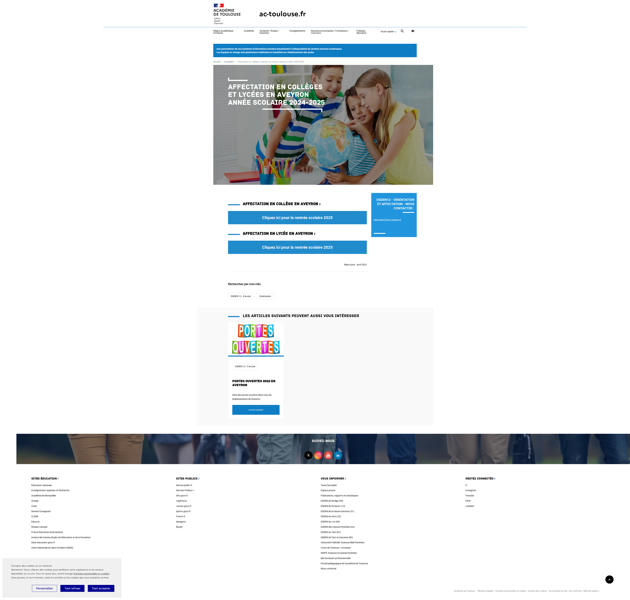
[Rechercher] (402, 31)
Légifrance (181, 500)
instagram (318, 455)
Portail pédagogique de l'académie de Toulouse (344, 563)
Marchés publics (591, 590)
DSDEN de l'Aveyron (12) (333, 506)
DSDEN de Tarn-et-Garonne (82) (337, 537)
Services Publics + (185, 490)
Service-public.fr (184, 485)
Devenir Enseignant (41, 511)
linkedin (338, 455)
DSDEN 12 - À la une (241, 296)
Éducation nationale (41, 485)
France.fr (180, 516)
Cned (34, 506)
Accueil (216, 61)
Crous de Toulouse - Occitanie (336, 547)
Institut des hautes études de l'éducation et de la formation (61, 537)
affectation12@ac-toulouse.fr (387, 219)
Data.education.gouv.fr (43, 542)
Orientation (265, 296)
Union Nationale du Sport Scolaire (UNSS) (52, 547)
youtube (328, 455)
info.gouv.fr (182, 495)
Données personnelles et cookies (91, 573)
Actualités (229, 61)
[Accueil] (229, 14)
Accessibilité (413, 31)
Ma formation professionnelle (336, 558)
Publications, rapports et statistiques (339, 495)
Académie (249, 31)
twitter (308, 455)
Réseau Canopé (39, 526)
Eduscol (35, 521)
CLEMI (34, 516)
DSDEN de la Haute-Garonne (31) (337, 511)
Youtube (469, 495)
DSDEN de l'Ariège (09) (332, 500)
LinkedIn (469, 506)
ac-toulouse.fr (282, 14)
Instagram (470, 490)
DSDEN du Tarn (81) (331, 532)
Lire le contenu (256, 409)
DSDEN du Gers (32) (331, 516)
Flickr (468, 500)
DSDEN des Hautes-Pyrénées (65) (338, 526)
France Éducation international (47, 532)
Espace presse (328, 490)
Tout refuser (72, 588)
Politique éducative (361, 32)
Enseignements (297, 31)
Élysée (179, 526)
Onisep (34, 500)
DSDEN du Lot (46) (330, 521)
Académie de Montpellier (43, 495)
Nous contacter (328, 568)
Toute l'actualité (329, 485)
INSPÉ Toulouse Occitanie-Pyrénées (339, 552)
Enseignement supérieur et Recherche (50, 490)
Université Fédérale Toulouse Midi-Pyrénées (342, 542)
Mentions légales (486, 590)
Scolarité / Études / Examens (269, 32)
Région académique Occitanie (223, 32)
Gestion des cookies (537, 590)
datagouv (181, 521)
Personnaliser (44, 588)
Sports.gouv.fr (183, 511)
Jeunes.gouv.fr (183, 506)
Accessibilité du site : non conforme (565, 590)
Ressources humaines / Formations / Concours (330, 32)
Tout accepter (101, 588)
